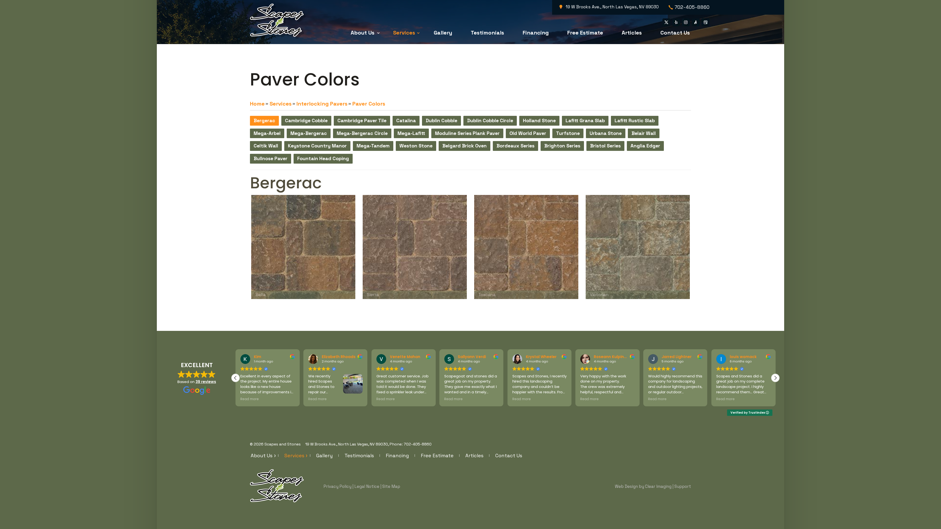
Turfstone (568, 133)
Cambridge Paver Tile (361, 121)
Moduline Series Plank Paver (467, 133)
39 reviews (206, 381)
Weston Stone (416, 146)
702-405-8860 (692, 7)
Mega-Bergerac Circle (362, 133)
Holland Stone (539, 121)
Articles (632, 32)
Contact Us (675, 32)
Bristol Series (605, 146)
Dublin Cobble (441, 121)
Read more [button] (249, 399)
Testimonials (487, 32)
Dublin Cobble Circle (490, 121)
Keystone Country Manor (317, 146)
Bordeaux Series (515, 146)
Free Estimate (585, 32)
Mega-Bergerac (308, 133)
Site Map (391, 486)
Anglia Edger (645, 146)
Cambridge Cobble (306, 121)
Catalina (406, 121)
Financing (536, 32)
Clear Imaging (658, 486)
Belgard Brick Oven (464, 146)
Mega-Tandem (373, 146)
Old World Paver (527, 133)
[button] (775, 378)
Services (404, 32)
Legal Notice (366, 486)
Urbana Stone (606, 133)
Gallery (443, 32)
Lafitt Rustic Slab (635, 121)
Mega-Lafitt (411, 133)
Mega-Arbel (267, 133)
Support (682, 486)
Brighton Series (562, 146)
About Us (362, 32)
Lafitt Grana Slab (585, 121)
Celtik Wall (266, 146)
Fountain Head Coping (323, 159)
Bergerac (264, 121)
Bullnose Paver (270, 159)
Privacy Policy (337, 486)
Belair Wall (643, 133)
